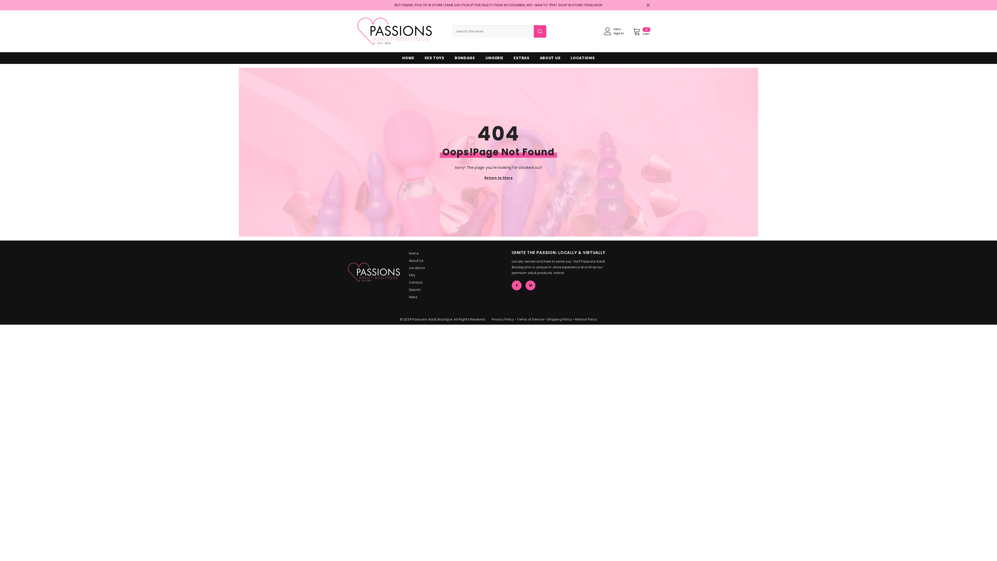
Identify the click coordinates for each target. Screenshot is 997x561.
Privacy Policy (503, 319)
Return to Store (498, 178)
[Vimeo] (530, 285)
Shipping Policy (559, 319)
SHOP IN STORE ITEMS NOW (580, 5)
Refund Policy (586, 319)
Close (648, 5)
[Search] (499, 31)
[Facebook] (517, 285)
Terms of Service (530, 319)
